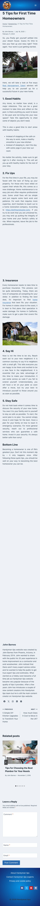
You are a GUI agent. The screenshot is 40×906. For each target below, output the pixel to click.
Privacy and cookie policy (20, 881)
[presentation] (20, 752)
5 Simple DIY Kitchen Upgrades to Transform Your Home (10, 715)
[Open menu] (35, 5)
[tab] (15, 786)
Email (7, 855)
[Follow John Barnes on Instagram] (13, 701)
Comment (8, 814)
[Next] (34, 762)
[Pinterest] (31, 888)
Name (7, 845)
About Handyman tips (20, 873)
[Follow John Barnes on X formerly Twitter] (8, 701)
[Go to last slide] (6, 762)
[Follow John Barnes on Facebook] (4, 701)
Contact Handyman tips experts (20, 877)
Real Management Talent (14, 86)
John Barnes (11, 775)
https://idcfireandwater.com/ (18, 210)
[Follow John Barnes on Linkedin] (17, 701)
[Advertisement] (20, 252)
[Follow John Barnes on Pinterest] (21, 701)
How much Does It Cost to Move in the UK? (29, 714)
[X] (26, 888)
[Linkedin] (35, 888)
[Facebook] (22, 888)
